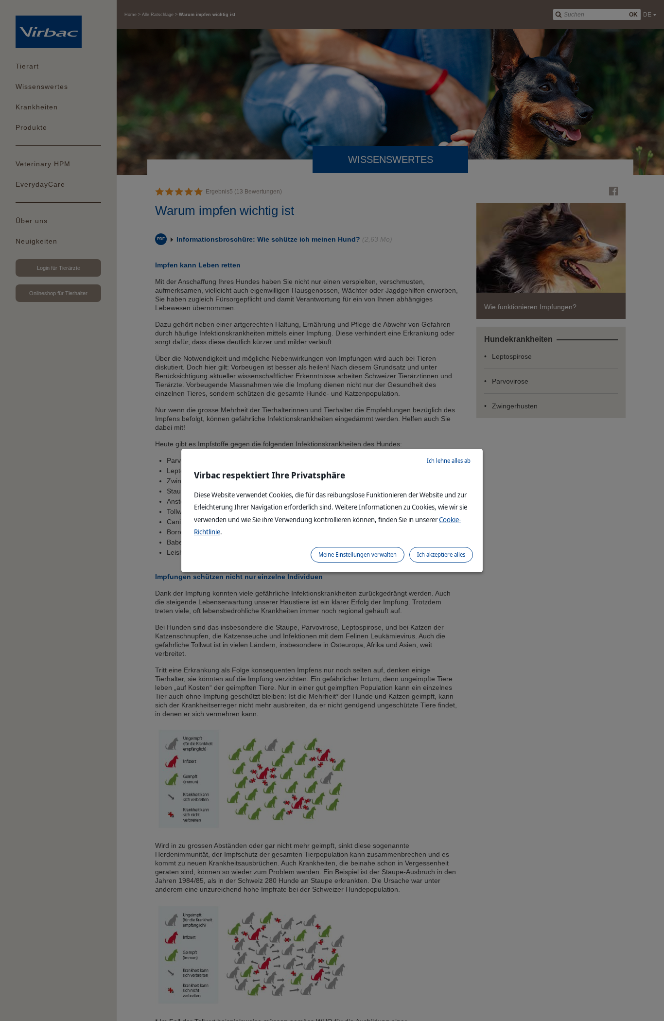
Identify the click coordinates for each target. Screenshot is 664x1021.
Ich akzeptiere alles (441, 554)
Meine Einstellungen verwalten (357, 554)
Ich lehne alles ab (449, 461)
